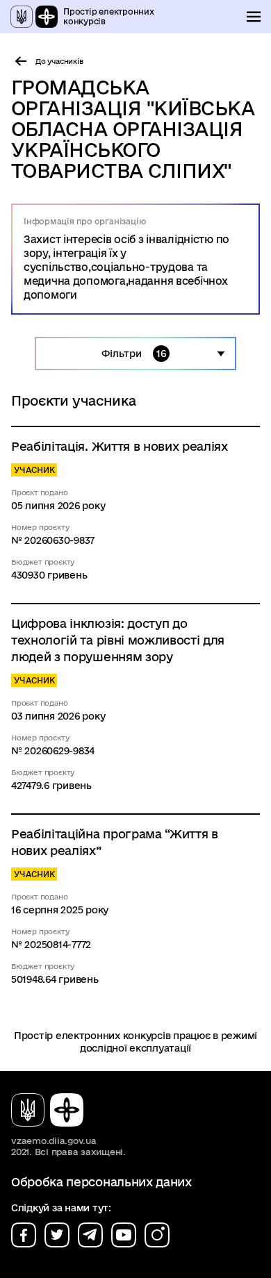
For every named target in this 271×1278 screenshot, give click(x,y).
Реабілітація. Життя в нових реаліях (119, 446)
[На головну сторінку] (53, 1110)
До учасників (59, 61)
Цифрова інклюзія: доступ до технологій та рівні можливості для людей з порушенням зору (117, 640)
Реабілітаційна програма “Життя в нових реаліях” (114, 842)
